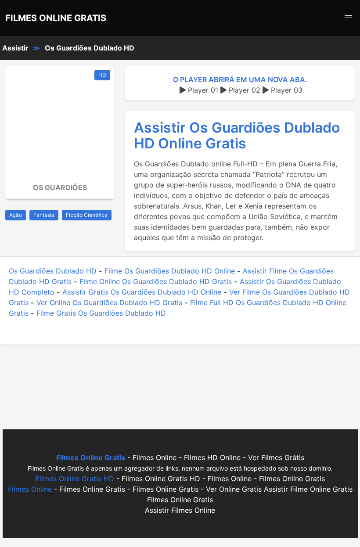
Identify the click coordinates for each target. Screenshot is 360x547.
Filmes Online (30, 489)
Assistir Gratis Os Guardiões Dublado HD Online (141, 292)
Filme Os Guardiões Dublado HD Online (169, 270)
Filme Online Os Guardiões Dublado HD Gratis (155, 281)
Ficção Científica (87, 215)
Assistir (15, 47)
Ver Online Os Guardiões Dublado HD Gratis (109, 302)
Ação (15, 215)
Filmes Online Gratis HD (75, 478)
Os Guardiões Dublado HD (89, 47)
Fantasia (43, 215)
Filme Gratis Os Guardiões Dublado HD (101, 313)
